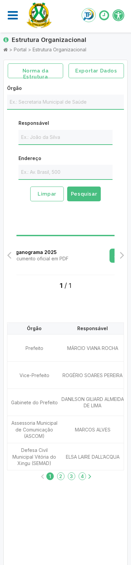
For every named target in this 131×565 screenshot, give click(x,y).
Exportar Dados (96, 71)
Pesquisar (84, 194)
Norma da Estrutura (36, 73)
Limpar (47, 194)
